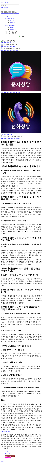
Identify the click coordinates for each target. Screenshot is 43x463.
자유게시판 (13, 29)
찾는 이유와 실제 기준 (7, 43)
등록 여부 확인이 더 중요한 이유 (10, 92)
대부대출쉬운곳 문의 (11, 33)
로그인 (12, 20)
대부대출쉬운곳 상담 (11, 31)
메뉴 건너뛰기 (5, 2)
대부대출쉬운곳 (10, 25)
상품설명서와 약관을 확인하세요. (10, 138)
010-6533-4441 (10, 456)
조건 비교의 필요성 (6, 134)
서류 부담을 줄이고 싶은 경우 (9, 50)
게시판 (12, 27)
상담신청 (8, 458)
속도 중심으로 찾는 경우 (8, 46)
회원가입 (12, 22)
